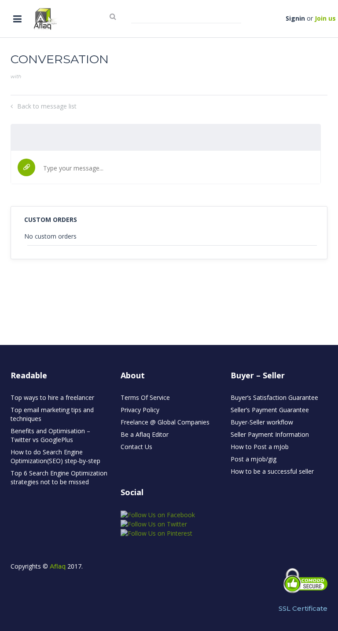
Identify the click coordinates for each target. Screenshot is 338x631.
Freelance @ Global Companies (165, 422)
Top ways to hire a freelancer (52, 397)
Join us (325, 18)
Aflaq (58, 566)
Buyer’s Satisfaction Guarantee (274, 397)
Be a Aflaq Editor (145, 434)
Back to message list (47, 106)
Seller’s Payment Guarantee (270, 410)
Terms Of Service (145, 397)
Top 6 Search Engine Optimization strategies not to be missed (59, 477)
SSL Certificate (303, 608)
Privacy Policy (140, 410)
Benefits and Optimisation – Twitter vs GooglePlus (50, 435)
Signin (295, 18)
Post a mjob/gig (253, 459)
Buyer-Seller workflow (262, 422)
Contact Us (136, 446)
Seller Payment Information (270, 434)
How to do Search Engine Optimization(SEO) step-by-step (55, 456)
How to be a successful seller (272, 471)
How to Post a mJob (260, 446)
